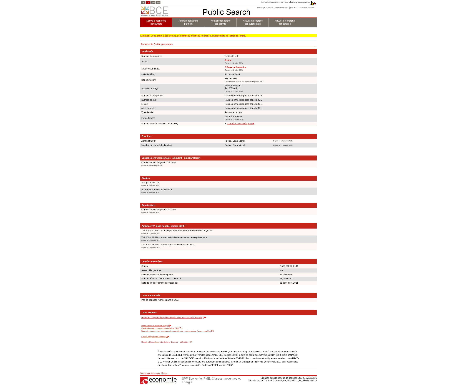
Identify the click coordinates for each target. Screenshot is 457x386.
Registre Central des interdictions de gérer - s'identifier (164, 342)
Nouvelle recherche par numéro (156, 22)
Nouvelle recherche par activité (220, 22)
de (153, 2)
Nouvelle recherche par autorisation (253, 22)
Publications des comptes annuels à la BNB (160, 328)
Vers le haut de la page (150, 373)
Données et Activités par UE (240, 123)
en (158, 2)
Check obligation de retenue (153, 337)
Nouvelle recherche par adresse (285, 22)
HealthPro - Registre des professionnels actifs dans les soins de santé (171, 318)
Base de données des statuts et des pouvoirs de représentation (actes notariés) (176, 331)
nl (143, 2)
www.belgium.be (303, 2)
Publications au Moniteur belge (154, 326)
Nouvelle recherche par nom (188, 22)
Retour (164, 373)
